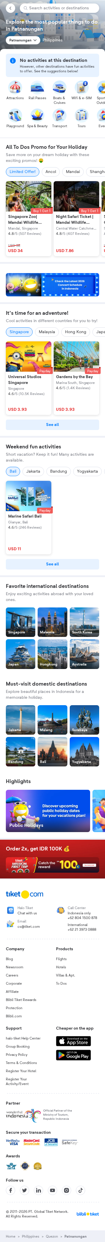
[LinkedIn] (38, 1190)
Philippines (30, 1236)
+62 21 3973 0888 (82, 929)
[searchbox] (61, 8)
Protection (14, 1008)
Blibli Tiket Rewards (21, 1000)
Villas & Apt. (65, 975)
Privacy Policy (16, 1054)
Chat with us (27, 913)
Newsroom (14, 967)
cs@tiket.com (29, 926)
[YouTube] (52, 1190)
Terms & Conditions (21, 1063)
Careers (12, 975)
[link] (52, 425)
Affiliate (12, 991)
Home (10, 1236)
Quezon (52, 1236)
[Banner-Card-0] (52, 284)
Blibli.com (14, 1016)
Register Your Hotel (21, 1071)
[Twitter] (24, 1190)
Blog (9, 959)
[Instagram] (66, 1190)
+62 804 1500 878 (82, 918)
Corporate (14, 983)
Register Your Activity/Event (17, 1081)
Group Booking (17, 1046)
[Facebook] (10, 1190)
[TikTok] (80, 1190)
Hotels (61, 967)
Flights (61, 959)
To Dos (61, 983)
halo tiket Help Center (23, 1038)
